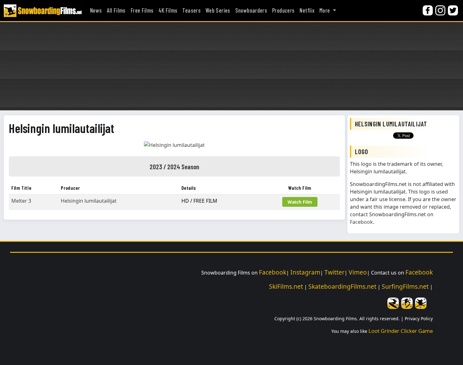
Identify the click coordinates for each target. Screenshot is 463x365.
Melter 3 (21, 200)
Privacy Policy (419, 319)
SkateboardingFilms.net (342, 286)
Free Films (142, 10)
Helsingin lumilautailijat (61, 128)
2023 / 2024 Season (174, 166)
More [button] (325, 10)
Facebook (361, 221)
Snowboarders (251, 10)
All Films (116, 10)
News (96, 10)
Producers (283, 10)
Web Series (218, 10)
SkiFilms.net (286, 286)
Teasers (191, 10)
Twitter (334, 272)
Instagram (305, 272)
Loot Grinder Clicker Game (401, 330)
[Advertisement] (231, 66)
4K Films (167, 10)
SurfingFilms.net (405, 286)
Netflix (307, 10)
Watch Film (300, 202)
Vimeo (358, 272)
